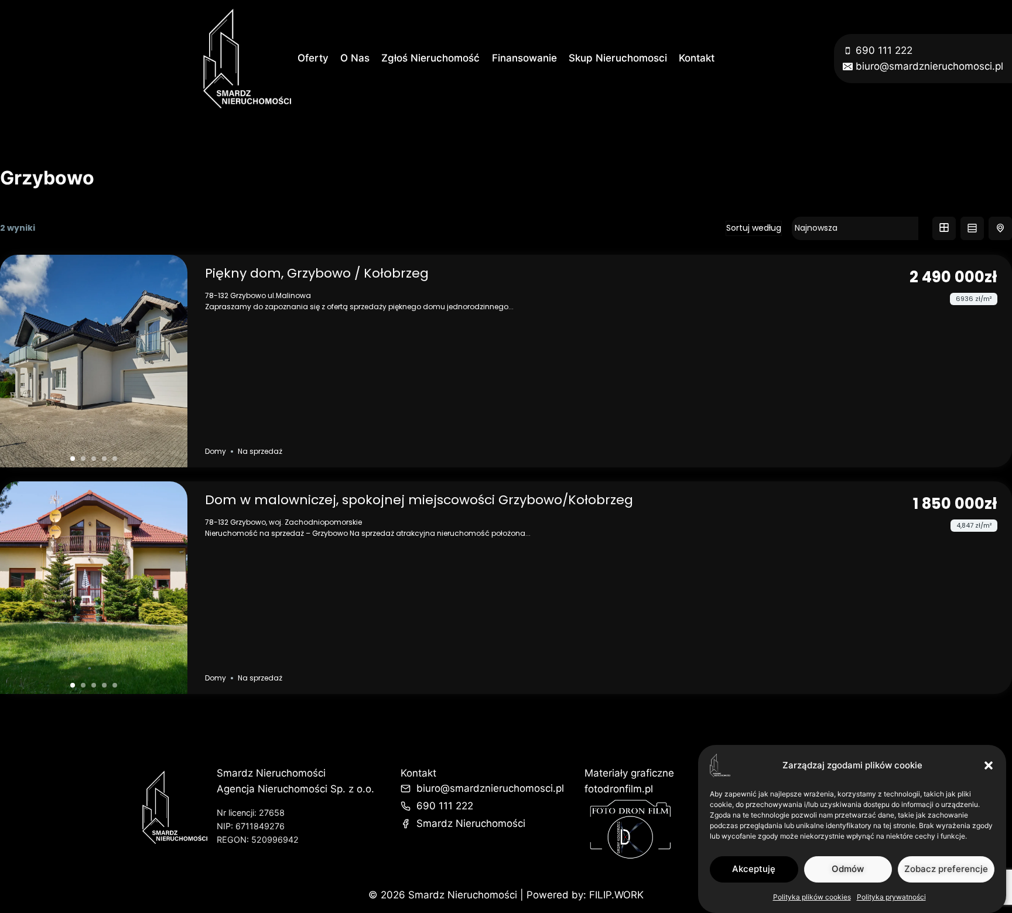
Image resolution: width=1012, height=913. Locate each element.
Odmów (848, 868)
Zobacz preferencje (946, 868)
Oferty (313, 58)
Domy (215, 451)
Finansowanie (524, 58)
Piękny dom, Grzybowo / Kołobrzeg (317, 273)
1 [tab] (72, 458)
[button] (988, 765)
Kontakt (696, 58)
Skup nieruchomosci (618, 58)
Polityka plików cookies (812, 897)
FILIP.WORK (616, 895)
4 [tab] (104, 458)
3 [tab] (93, 458)
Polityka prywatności (891, 897)
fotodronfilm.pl (618, 789)
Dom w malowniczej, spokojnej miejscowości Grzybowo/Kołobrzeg (419, 500)
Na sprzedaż (260, 451)
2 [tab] (83, 458)
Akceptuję (753, 868)
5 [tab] (114, 458)
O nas (355, 58)
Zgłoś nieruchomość (430, 58)
